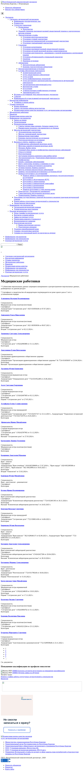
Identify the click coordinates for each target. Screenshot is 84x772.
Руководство (18, 23)
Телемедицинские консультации (26, 209)
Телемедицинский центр (32, 73)
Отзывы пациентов (17, 104)
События (17, 96)
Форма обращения (21, 106)
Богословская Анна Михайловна (14, 581)
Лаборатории (23, 63)
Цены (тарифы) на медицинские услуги (29, 213)
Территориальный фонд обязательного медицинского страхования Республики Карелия (38, 746)
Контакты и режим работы (24, 215)
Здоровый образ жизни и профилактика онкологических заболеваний (44, 150)
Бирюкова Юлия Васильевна (12, 525)
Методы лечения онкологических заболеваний (35, 170)
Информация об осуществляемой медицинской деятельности (37, 98)
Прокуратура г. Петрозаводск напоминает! (34, 191)
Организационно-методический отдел (37, 84)
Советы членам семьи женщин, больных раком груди (38, 126)
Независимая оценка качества (21, 116)
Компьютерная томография (28, 136)
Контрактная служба (30, 86)
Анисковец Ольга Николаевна (13, 315)
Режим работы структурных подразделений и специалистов (36, 201)
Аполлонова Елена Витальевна (13, 350)
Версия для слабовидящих (15, 9)
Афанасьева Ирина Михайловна (13, 422)
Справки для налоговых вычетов (26, 231)
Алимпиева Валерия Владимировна (15, 298)
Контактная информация (19, 100)
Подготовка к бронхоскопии (33, 187)
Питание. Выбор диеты (27, 148)
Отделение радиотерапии (32, 47)
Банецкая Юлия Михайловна (12, 476)
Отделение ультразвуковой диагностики (38, 43)
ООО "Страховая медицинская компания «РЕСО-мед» (25, 750)
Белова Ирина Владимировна (12, 490)
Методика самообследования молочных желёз (35, 146)
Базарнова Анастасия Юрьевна (13, 455)
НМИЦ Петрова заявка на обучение (25, 673)
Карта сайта (9, 769)
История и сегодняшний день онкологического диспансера (36, 94)
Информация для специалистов (21, 205)
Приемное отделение (30, 61)
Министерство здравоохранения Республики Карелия (25, 742)
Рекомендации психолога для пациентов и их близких (38, 128)
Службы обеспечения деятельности (31, 71)
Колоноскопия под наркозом (24, 221)
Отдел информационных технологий (37, 79)
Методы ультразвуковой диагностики (32, 134)
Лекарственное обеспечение (24, 203)
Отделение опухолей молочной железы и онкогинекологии (45, 51)
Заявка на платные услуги (23, 217)
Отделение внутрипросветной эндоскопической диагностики (46, 41)
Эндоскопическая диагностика (29, 132)
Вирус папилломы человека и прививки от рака (36, 164)
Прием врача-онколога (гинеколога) (27, 219)
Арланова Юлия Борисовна (12, 369)
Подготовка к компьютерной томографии (38, 183)
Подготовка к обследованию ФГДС (36, 179)
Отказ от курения (24, 152)
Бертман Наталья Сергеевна (12, 509)
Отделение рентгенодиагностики (35, 37)
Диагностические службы (28, 35)
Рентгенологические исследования (31, 140)
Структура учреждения (22, 25)
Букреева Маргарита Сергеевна (13, 633)
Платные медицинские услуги (21, 211)
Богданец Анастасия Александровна (15, 544)
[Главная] (19, 2)
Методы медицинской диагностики (27, 130)
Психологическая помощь (23, 124)
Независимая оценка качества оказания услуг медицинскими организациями (43, 110)
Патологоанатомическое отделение (31, 69)
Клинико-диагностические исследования (33, 138)
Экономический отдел (31, 92)
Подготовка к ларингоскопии (34, 181)
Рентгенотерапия (24, 154)
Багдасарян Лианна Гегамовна (13, 441)
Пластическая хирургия (23, 223)
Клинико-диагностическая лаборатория (37, 67)
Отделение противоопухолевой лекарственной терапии (43, 49)
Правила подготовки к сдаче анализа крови (39, 189)
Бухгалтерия (27, 88)
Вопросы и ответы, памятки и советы (28, 142)
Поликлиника (23, 27)
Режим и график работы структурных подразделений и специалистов (27, 677)
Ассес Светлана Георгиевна (12, 385)
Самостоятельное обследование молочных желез (36, 193)
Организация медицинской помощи (27, 207)
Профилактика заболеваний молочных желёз (35, 144)
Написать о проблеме (17, 730)
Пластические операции (27, 227)
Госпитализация (20, 122)
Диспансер (9, 17)
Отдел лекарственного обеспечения (36, 75)
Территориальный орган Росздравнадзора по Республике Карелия (30, 744)
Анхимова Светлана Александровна (15, 334)
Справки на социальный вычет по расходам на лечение (34, 233)
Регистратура (28, 29)
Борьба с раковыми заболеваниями (31, 162)
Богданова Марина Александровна (15, 562)
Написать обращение (13, 7)
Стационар (22, 45)
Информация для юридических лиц (27, 21)
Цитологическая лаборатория (34, 65)
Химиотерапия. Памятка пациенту (31, 195)
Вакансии (13, 114)
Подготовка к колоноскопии (33, 185)
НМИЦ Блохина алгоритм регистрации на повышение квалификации (38, 671)
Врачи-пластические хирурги (29, 225)
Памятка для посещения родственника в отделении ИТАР (40, 172)
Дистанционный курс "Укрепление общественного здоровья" (41, 158)
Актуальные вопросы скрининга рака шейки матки (37, 156)
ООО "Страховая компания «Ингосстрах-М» (22, 748)
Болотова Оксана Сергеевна (12, 599)
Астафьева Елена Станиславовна (14, 404)
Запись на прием (20, 120)
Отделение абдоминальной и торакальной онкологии (43, 57)
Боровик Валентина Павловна (13, 616)
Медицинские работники (19, 112)
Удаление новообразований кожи (26, 229)
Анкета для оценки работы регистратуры (29, 108)
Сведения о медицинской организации (24, 19)
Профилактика (23, 160)
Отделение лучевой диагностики (35, 39)
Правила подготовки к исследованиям (32, 174)
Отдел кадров (28, 77)
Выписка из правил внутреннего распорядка (35, 166)
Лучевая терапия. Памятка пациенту (32, 168)
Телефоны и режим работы (24, 102)
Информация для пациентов (20, 118)
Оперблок (26, 59)
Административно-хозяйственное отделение (39, 90)
